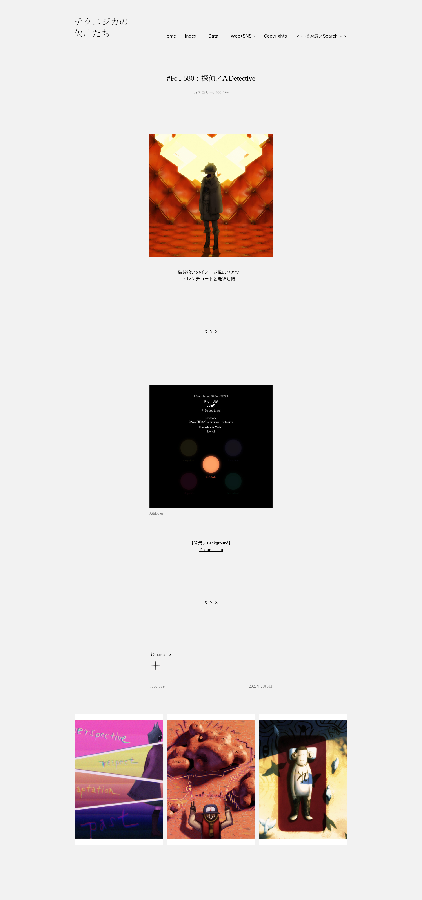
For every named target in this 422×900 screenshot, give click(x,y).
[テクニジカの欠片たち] (101, 28)
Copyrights (275, 36)
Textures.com (211, 549)
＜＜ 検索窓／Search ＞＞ (321, 36)
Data (213, 36)
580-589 (158, 686)
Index (190, 36)
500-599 (222, 92)
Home (170, 36)
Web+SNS (241, 36)
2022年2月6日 (261, 686)
